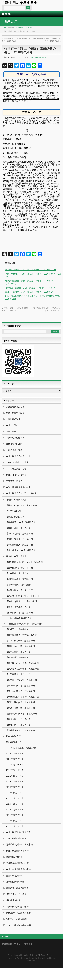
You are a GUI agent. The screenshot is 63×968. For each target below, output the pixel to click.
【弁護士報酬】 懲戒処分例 (18, 584)
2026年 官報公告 (14, 742)
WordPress (22, 958)
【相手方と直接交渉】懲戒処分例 (21, 680)
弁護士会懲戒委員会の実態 (18, 869)
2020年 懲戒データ (15, 781)
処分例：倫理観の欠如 (16, 499)
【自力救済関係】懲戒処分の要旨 (21, 635)
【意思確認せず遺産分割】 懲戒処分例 (24, 624)
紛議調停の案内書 (14, 857)
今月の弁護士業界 (14, 450)
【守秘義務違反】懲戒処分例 (19, 545)
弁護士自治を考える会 (20, 3)
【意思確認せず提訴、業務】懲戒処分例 (24, 562)
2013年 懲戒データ (15, 821)
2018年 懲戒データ (15, 793)
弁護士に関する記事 (15, 413)
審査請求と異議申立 (15, 875)
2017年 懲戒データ (15, 798)
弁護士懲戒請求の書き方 (17, 851)
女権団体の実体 (13, 419)
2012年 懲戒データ (15, 826)
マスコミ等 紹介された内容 (18, 925)
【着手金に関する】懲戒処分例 (20, 691)
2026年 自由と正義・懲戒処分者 (21, 748)
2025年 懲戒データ (15, 753)
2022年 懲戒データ (15, 770)
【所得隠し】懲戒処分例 (17, 629)
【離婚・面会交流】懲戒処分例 (20, 702)
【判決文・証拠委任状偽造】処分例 (22, 596)
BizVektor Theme (36, 958)
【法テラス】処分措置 (16, 894)
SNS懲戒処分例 (14, 511)
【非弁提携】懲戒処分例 (17, 573)
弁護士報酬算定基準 (15, 406)
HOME (4, 27)
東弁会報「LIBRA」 (15, 444)
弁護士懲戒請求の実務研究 (18, 832)
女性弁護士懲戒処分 (15, 481)
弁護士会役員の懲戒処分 (17, 906)
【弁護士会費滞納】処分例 (18, 607)
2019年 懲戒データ (15, 787)
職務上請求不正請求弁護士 (18, 913)
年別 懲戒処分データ (15, 736)
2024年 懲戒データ (15, 759)
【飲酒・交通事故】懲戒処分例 (20, 708)
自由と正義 (11, 431)
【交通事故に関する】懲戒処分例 (21, 713)
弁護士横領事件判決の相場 (18, 487)
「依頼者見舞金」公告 (16, 469)
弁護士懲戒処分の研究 (16, 838)
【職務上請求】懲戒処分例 (18, 652)
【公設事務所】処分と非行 (18, 674)
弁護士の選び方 (13, 425)
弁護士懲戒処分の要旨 (23, 27)
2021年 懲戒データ (15, 776)
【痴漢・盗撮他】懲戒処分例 (19, 539)
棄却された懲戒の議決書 (17, 888)
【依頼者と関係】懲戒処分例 (19, 533)
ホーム (7, 937)
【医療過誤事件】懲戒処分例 (19, 579)
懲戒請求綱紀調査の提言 (17, 863)
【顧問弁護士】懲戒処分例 (18, 719)
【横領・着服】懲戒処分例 (18, 528)
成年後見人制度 (13, 900)
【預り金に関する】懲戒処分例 (20, 685)
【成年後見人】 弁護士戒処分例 (20, 550)
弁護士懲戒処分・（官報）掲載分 (21, 493)
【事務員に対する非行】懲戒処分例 (22, 696)
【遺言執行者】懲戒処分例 (19, 618)
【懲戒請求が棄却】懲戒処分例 (20, 730)
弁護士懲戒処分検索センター (19, 456)
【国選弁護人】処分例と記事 (19, 590)
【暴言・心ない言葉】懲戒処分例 (21, 505)
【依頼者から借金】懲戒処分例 (20, 640)
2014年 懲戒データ (15, 815)
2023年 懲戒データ (15, 764)
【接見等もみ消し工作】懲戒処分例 (22, 663)
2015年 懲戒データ (15, 809)
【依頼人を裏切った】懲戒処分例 (21, 601)
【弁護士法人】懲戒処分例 (18, 725)
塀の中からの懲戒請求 (16, 919)
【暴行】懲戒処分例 (15, 517)
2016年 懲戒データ (15, 804)
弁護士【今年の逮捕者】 (17, 475)
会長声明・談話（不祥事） (18, 462)
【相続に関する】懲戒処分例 (19, 612)
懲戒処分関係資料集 (15, 882)
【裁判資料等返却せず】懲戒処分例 (22, 668)
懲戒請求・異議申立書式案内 (19, 844)
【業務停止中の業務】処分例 (19, 568)
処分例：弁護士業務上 (16, 556)
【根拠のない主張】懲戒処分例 (20, 646)
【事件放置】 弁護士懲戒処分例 (20, 522)
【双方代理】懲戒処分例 (17, 657)
